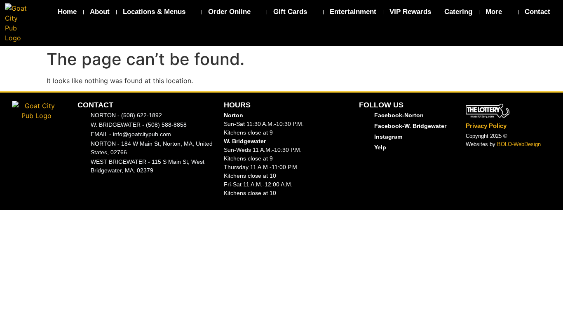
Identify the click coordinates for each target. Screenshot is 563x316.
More (494, 12)
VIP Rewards (410, 12)
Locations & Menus (154, 12)
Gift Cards (290, 12)
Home (67, 12)
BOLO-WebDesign (519, 144)
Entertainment (353, 12)
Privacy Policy (486, 125)
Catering (458, 12)
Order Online (229, 12)
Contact (537, 12)
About (100, 12)
